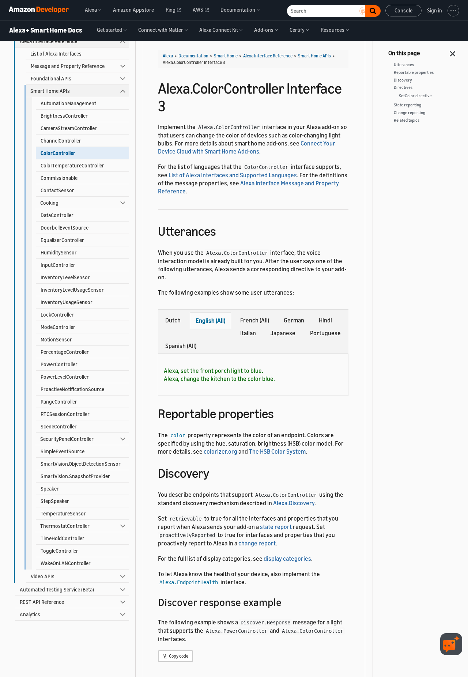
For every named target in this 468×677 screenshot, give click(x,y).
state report (276, 526)
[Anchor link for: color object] (280, 412)
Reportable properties (414, 72)
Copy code (178, 656)
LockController (57, 314)
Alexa (168, 55)
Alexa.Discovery (293, 503)
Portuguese (325, 333)
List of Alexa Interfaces (56, 53)
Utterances (404, 64)
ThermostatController (65, 526)
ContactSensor (57, 190)
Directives (403, 87)
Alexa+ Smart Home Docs (45, 30)
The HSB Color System (277, 451)
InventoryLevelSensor (65, 277)
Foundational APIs (51, 78)
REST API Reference (42, 602)
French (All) (254, 320)
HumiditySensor (59, 252)
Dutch (173, 320)
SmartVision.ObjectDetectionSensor (81, 464)
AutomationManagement (68, 103)
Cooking (49, 203)
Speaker (50, 488)
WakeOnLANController (66, 563)
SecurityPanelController (67, 439)
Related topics (406, 120)
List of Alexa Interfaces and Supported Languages (233, 175)
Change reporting (409, 112)
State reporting (407, 104)
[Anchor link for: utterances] (222, 230)
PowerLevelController (65, 377)
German (294, 320)
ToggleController (59, 551)
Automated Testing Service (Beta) (57, 589)
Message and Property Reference (68, 66)
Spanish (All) (180, 345)
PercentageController (65, 352)
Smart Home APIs (50, 91)
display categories (287, 558)
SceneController (59, 426)
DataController (57, 215)
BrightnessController (64, 116)
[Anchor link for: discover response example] (287, 602)
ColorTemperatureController (72, 165)
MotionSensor (56, 339)
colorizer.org (220, 451)
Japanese (283, 333)
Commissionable (59, 178)
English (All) (210, 320)
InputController (58, 265)
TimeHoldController (62, 538)
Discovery (403, 80)
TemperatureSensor (63, 513)
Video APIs (42, 576)
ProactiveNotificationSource (72, 389)
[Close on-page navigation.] (453, 51)
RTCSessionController (65, 414)
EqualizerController (62, 240)
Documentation (193, 55)
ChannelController (61, 140)
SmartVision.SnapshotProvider (75, 476)
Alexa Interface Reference (48, 41)
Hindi (325, 320)
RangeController (59, 401)
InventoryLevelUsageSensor (72, 290)
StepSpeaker (55, 501)
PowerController (59, 364)
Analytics (30, 614)
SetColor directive (415, 95)
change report (257, 543)
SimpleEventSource (62, 451)
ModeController (58, 327)
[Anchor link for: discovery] (215, 472)
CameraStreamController (69, 128)
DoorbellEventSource (64, 227)
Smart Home (226, 55)
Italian (248, 333)
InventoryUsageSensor (67, 302)
